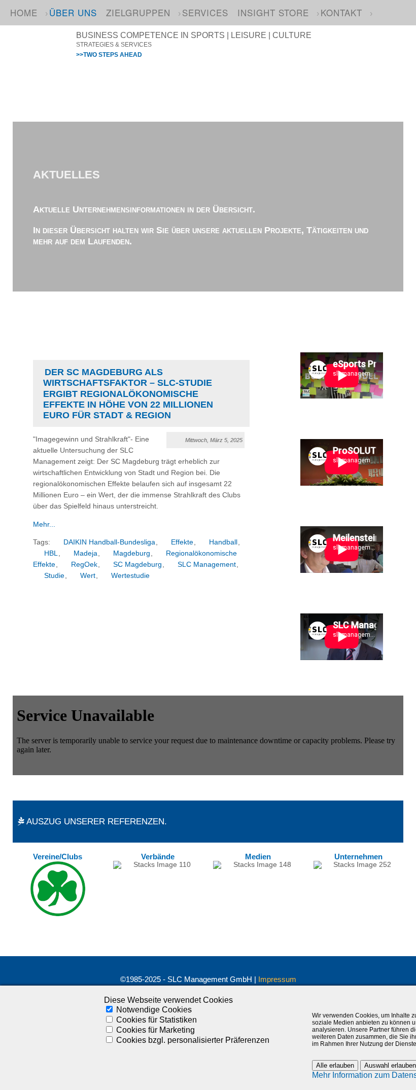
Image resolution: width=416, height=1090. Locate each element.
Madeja (85, 553)
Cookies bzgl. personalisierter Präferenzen (192, 1040)
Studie (54, 575)
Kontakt (341, 12)
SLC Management (207, 564)
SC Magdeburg (137, 564)
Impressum (277, 979)
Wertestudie (130, 575)
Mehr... (44, 524)
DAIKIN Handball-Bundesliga (109, 542)
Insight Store (273, 12)
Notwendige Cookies (154, 1009)
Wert (87, 575)
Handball (223, 542)
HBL (51, 553)
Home (24, 12)
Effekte (182, 542)
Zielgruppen (138, 12)
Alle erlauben (335, 1065)
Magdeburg (131, 553)
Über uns (73, 12)
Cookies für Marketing (155, 1030)
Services (205, 12)
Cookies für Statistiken (156, 1019)
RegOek (84, 564)
